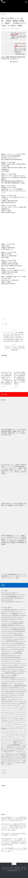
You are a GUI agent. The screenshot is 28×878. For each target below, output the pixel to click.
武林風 (9, 759)
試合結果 (3, 14)
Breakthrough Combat (7, 619)
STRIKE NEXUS (21, 691)
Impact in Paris (18, 639)
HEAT (10, 637)
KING (9, 651)
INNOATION (3, 641)
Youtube (5, 705)
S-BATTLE (21, 688)
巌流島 (10, 747)
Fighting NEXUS (18, 629)
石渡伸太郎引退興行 (12, 760)
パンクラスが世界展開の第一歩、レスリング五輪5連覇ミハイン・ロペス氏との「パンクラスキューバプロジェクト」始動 (14, 576)
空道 (24, 761)
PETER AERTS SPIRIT (5, 679)
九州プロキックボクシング (8, 743)
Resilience (12, 686)
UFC (3, 699)
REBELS (5, 686)
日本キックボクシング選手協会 (14, 753)
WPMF (16, 703)
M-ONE (3, 665)
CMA (22, 619)
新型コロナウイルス (13, 748)
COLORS (4, 621)
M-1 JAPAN (18, 663)
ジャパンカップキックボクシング (17, 720)
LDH (10, 659)
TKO (8, 695)
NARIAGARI (4, 671)
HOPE (21, 637)
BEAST (20, 611)
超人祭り (14, 762)
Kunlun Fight (4, 659)
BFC (7, 613)
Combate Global (10, 621)
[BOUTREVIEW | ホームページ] (4, 2)
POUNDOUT (20, 679)
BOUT (24, 615)
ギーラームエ (21, 712)
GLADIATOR (20, 631)
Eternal (18, 627)
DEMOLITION (4, 627)
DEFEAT (22, 625)
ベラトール (14, 730)
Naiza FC (24, 669)
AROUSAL (17, 611)
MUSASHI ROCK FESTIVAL (11, 669)
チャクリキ (9, 726)
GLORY (15, 633)
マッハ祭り (20, 732)
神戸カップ (19, 760)
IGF (5, 639)
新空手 (11, 751)
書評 (23, 753)
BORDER (20, 615)
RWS (17, 688)
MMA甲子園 (7, 667)
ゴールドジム (9, 716)
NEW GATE (10, 671)
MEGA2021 (24, 665)
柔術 (8, 755)
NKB (12, 673)
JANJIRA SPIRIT (4, 645)
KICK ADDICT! (9, 649)
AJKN (2, 611)
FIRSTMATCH (4, 631)
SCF (2, 689)
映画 (21, 753)
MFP (2, 667)
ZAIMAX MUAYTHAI (12, 705)
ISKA (4, 643)
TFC (13, 693)
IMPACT (12, 639)
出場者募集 (15, 745)
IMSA (23, 639)
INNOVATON (20, 641)
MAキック (17, 665)
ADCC (25, 609)
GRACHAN (18, 635)
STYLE (2, 693)
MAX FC (12, 665)
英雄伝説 (6, 762)
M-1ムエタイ (23, 663)
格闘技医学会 (8, 757)
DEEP (15, 623)
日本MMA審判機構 (17, 751)
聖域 (2, 763)
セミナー (3, 726)
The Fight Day (18, 693)
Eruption (15, 627)
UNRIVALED (13, 699)
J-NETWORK (18, 643)
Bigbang (15, 613)
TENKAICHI (8, 693)
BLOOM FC (9, 615)
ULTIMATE (8, 699)
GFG (13, 631)
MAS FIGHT (8, 665)
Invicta (24, 641)
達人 (20, 762)
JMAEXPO (14, 645)
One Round (18, 677)
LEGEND (14, 659)
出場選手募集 (23, 745)
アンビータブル (14, 710)
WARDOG (4, 701)
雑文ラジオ (5, 764)
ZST (18, 705)
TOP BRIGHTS (13, 695)
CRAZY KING (16, 621)
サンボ (14, 716)
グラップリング (10, 714)
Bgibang (10, 613)
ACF (21, 610)
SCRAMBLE (6, 689)
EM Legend (11, 627)
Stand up (12, 691)
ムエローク (10, 737)
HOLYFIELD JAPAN (16, 637)
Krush (17, 657)
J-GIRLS (12, 643)
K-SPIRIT (17, 647)
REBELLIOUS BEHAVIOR (18, 683)
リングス (3, 740)
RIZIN (23, 685)
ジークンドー (17, 722)
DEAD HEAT (9, 623)
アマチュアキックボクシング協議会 (14, 709)
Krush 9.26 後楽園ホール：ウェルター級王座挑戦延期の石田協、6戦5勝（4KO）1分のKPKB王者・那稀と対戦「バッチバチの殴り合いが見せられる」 (14, 819)
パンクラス (16, 728)
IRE (2, 643)
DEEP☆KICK (14, 625)
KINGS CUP (11, 653)
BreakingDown (20, 617)
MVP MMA (20, 669)
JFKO (10, 645)
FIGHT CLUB (8, 629)
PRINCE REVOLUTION (19, 681)
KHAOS (3, 649)
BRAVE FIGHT (11, 617)
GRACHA (11, 635)
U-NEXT (16, 697)
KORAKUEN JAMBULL (16, 655)
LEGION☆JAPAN (5, 663)
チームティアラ (17, 726)
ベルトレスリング (20, 730)
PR (13, 682)
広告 (14, 747)
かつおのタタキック (10, 707)
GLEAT (10, 633)
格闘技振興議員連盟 (16, 757)
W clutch (20, 701)
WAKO (21, 699)
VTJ (18, 699)
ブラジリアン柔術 (8, 730)
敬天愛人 (21, 747)
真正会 (5, 760)
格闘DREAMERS (15, 755)
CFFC (19, 619)
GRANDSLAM (4, 637)
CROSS (21, 621)
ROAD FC (6, 688)
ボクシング (15, 732)
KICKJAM (6, 651)
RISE (17, 685)
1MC (2, 609)
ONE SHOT (22, 677)
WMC (8, 703)
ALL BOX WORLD (9, 611)
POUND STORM (7, 681)
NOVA (6, 675)
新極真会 (6, 751)
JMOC (9, 647)
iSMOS (7, 643)
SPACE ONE (4, 691)
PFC (11, 679)
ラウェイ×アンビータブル (12, 739)
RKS (2, 688)
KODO (8, 655)
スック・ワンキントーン (16, 724)
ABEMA (7, 610)
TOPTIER (19, 695)
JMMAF (19, 645)
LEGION (17, 661)
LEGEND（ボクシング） (9, 661)
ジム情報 (20, 719)
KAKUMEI (22, 647)
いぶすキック (23, 705)
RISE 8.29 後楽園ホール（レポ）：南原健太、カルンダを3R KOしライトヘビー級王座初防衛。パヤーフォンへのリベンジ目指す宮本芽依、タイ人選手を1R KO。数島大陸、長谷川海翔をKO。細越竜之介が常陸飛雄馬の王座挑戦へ (14, 841)
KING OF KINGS (13, 651)
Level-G (11, 663)
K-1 (13, 647)
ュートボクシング (18, 736)
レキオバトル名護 (11, 741)
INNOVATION (12, 641)
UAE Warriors (20, 697)
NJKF (7, 673)
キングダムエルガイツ (10, 712)
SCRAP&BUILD (12, 689)
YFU (2, 705)
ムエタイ (16, 735)
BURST (16, 619)
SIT (23, 689)
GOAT (7, 635)
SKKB (25, 689)
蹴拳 (17, 762)
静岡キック (10, 764)
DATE (5, 623)
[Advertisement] (14, 10)
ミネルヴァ (8, 735)
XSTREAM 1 (22, 703)
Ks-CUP (21, 657)
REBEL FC (11, 683)
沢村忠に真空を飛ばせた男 (18, 759)
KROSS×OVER (7, 657)
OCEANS (10, 675)
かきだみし (3, 707)
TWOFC (11, 697)
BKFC (20, 613)
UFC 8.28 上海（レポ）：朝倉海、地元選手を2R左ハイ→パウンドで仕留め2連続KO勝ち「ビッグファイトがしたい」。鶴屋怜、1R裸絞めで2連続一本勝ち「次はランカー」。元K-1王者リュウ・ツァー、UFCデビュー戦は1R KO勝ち (13, 827)
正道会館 (5, 759)
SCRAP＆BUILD (19, 689)
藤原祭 (9, 762)
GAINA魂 (9, 631)
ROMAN (12, 688)
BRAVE (3, 617)
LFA (14, 663)
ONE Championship (9, 676)
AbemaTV (14, 610)
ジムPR (15, 719)
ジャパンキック (7, 722)
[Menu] (26, 2)
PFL (15, 679)
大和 (7, 747)
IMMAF (8, 639)
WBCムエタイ (13, 701)
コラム (17, 714)
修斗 (6, 324)
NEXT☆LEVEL (18, 671)
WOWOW (12, 703)
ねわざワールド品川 (19, 707)
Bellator (3, 613)
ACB (19, 609)
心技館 (17, 747)
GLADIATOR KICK (4, 633)
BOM (15, 615)
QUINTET (4, 684)
